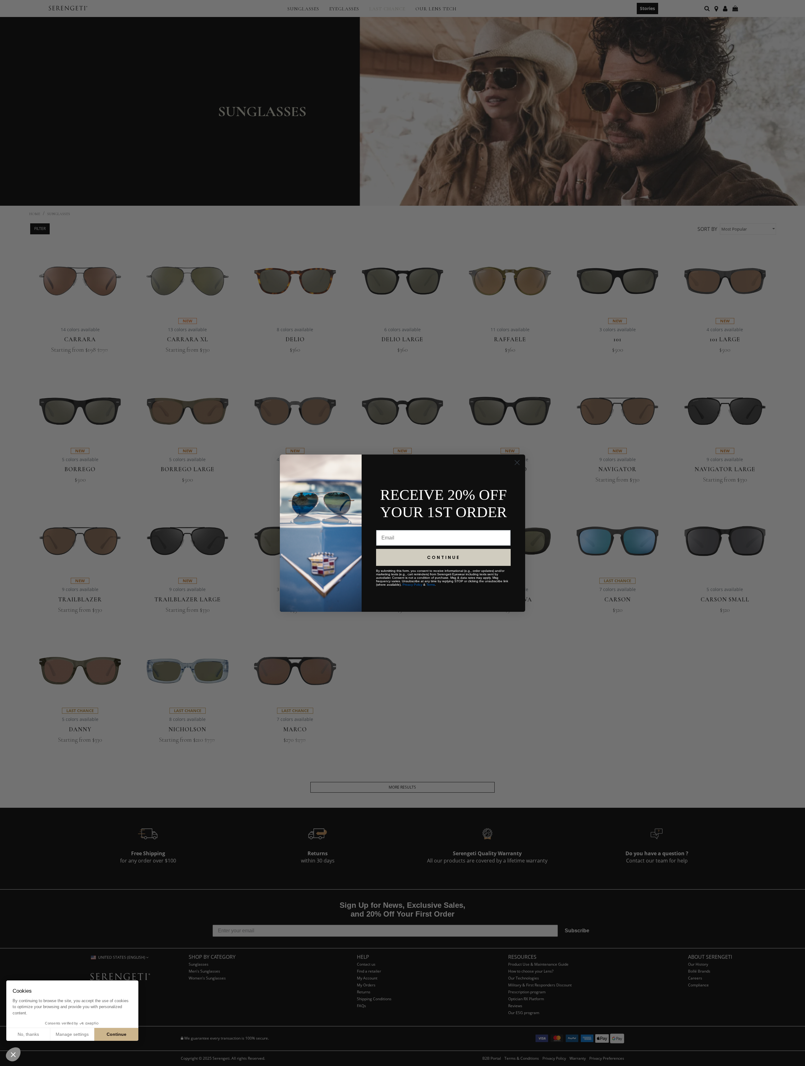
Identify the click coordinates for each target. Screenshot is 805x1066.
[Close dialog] (517, 462)
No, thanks (28, 1034)
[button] (13, 1054)
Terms (430, 584)
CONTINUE (443, 557)
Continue (116, 1034)
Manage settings (72, 1034)
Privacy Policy (412, 584)
